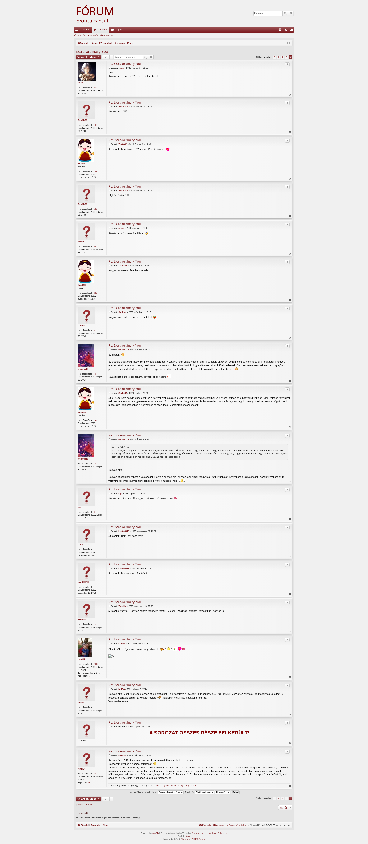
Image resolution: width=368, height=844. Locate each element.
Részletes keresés (290, 13)
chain (80, 83)
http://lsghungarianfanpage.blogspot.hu (176, 785)
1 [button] (278, 57)
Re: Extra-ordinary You (124, 64)
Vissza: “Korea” (85, 805)
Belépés (94, 35)
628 (95, 87)
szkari (81, 241)
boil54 (81, 702)
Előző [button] (274, 57)
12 (95, 624)
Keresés (285, 13)
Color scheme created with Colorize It (209, 833)
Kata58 (81, 659)
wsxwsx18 (83, 369)
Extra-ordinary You (92, 51)
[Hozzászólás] (109, 68)
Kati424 (81, 769)
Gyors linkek (77, 30)
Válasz (86, 57)
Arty (188, 836)
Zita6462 (82, 163)
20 (95, 773)
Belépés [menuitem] (286, 30)
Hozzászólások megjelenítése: (143, 792)
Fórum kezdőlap (99, 825)
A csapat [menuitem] (220, 825)
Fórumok (102, 29)
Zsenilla (82, 619)
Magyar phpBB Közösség (193, 839)
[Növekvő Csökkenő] (223, 792)
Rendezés (190, 792)
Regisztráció (109, 35)
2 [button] (282, 57)
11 (95, 707)
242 (95, 171)
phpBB (155, 833)
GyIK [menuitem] (281, 30)
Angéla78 (82, 120)
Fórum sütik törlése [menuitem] (238, 825)
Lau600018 (83, 544)
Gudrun (82, 325)
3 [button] (286, 57)
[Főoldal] (100, 13)
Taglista (119, 29)
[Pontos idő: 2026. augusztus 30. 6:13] (288, 43)
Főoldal (86, 29)
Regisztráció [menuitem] (292, 30)
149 (95, 125)
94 (95, 246)
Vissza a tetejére (289, 94)
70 (95, 374)
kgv (79, 507)
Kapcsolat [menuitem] (206, 825)
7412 (96, 664)
